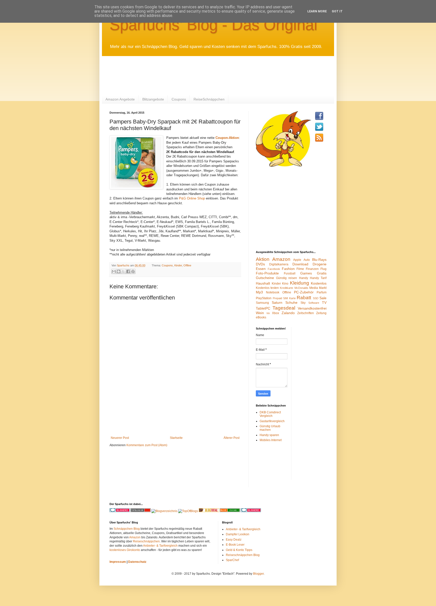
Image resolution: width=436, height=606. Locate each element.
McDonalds (301, 287)
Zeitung (321, 313)
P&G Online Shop (192, 198)
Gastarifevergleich (272, 421)
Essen (261, 269)
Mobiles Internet (271, 440)
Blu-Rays (319, 260)
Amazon (281, 259)
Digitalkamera (278, 264)
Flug (323, 269)
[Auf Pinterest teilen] (132, 271)
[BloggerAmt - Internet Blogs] (164, 511)
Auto (307, 260)
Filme (300, 269)
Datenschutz (137, 562)
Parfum (321, 292)
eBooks (261, 317)
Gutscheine (265, 278)
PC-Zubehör (304, 292)
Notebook (272, 292)
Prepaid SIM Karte (284, 298)
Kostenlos (318, 283)
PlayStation (263, 298)
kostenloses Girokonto (125, 550)
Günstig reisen (286, 278)
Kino (285, 283)
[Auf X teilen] (123, 271)
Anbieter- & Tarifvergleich (160, 545)
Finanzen (312, 269)
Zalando (288, 313)
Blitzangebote (153, 99)
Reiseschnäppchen (146, 541)
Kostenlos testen (267, 288)
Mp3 (259, 292)
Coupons (179, 99)
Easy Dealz (233, 539)
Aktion (262, 259)
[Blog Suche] (230, 511)
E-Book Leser (235, 544)
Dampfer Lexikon (237, 534)
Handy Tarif (318, 278)
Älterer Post (231, 438)
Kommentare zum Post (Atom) (146, 445)
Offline (187, 265)
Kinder (178, 265)
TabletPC (263, 308)
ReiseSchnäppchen (209, 99)
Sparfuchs (123, 265)
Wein (260, 313)
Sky (303, 303)
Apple (297, 260)
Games (306, 273)
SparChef (232, 560)
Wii (268, 313)
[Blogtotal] (209, 511)
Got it (337, 11)
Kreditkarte (286, 287)
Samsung (262, 303)
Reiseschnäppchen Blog (243, 555)
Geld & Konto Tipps (239, 550)
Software (313, 302)
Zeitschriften (305, 313)
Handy (303, 278)
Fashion (288, 269)
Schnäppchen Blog (127, 529)
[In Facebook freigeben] (128, 271)
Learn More (317, 11)
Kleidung (299, 283)
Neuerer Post (120, 438)
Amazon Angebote (120, 99)
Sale (322, 298)
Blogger (258, 573)
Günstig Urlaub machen (270, 428)
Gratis (321, 273)
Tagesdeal (283, 308)
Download (300, 264)
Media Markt (317, 288)
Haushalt (263, 283)
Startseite (176, 438)
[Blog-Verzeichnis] (251, 511)
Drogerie (319, 264)
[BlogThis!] (118, 271)
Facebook (274, 268)
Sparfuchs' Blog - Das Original (213, 24)
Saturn (277, 302)
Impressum (118, 562)
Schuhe (291, 302)
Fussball (289, 273)
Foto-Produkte (267, 273)
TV (324, 302)
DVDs (260, 264)
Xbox (275, 313)
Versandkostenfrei (312, 308)
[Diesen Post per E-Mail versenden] (113, 271)
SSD (315, 298)
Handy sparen (269, 435)
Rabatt (304, 297)
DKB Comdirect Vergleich (270, 414)
